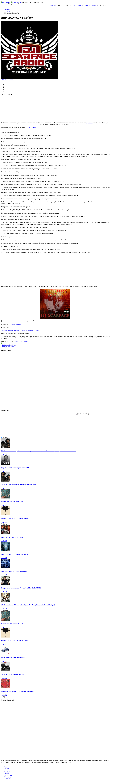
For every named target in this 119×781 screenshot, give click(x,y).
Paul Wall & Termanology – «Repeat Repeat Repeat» (17, 691)
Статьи (5, 524)
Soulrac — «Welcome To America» (12, 537)
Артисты (87, 5)
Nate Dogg (12, 345)
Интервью (5, 346)
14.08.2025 (4, 608)
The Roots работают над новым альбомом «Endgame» (19, 484)
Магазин (95, 5)
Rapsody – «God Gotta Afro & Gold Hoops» (15, 518)
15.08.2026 (4, 695)
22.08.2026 (4, 488)
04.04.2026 (4, 558)
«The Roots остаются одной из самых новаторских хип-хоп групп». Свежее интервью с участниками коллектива (38, 451)
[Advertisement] (15, 108)
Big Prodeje (89, 123)
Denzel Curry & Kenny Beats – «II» (12, 501)
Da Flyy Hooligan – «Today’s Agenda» (13, 657)
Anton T (11, 80)
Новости (53, 5)
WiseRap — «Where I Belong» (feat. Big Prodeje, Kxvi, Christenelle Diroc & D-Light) (28, 605)
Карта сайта (8, 775)
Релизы (5, 610)
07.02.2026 (4, 575)
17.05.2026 (4, 541)
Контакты (7, 777)
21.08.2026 (4, 505)
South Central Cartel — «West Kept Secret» (15, 554)
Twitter (6, 773)
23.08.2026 (4, 471)
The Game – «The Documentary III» (12, 674)
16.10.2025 (4, 591)
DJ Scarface (5, 345)
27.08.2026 (4, 454)
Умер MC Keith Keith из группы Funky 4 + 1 (15, 468)
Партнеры (7, 778)
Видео (75, 5)
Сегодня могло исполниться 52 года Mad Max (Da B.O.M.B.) (21, 588)
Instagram (26, 341)
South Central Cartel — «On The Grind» (14, 571)
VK (21, 341)
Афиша (80, 5)
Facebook (16, 341)
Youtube (6, 768)
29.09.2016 (4, 80)
